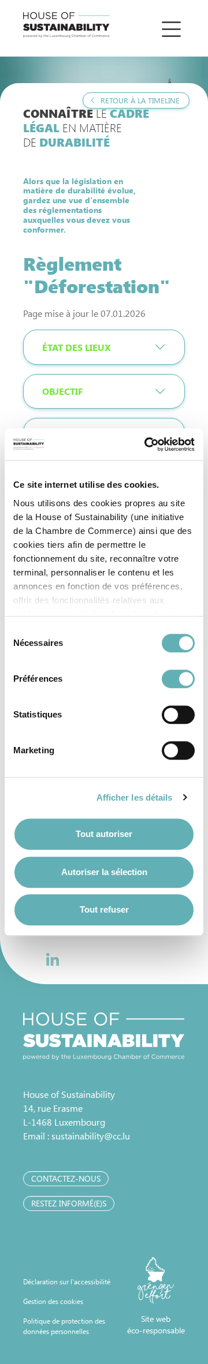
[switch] (178, 679)
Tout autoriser (104, 834)
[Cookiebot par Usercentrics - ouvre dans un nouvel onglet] (147, 444)
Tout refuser (104, 909)
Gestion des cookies (53, 1301)
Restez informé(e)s (68, 1203)
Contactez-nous (66, 1178)
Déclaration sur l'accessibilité (66, 1281)
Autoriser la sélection (104, 872)
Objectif (62, 391)
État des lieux (76, 347)
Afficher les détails (134, 797)
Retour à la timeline (139, 100)
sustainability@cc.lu (90, 1136)
